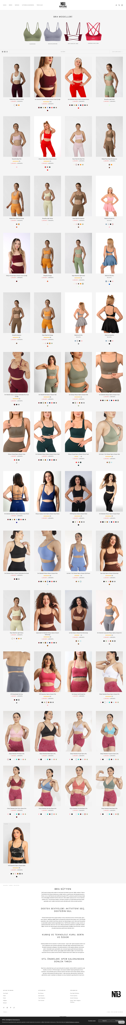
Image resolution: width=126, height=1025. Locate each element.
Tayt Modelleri (41, 998)
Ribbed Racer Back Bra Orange (16, 218)
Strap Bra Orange (47, 275)
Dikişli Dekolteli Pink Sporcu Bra (16, 753)
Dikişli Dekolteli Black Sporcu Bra (48, 753)
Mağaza (17, 5)
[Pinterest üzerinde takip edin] (10, 1007)
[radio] (14, 105)
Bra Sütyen (16, 885)
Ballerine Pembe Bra (109, 218)
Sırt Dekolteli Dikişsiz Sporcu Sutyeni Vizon (109, 394)
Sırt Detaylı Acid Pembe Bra (78, 694)
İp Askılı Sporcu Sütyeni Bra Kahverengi (78, 633)
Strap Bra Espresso (16, 335)
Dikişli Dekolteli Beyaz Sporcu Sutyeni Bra (109, 694)
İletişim (5, 1003)
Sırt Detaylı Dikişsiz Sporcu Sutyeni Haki (78, 394)
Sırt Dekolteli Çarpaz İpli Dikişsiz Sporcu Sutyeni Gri (109, 633)
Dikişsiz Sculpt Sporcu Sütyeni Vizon (16, 454)
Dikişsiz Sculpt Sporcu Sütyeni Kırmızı (47, 159)
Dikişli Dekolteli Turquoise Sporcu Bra (109, 753)
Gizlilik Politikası (74, 998)
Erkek (10, 5)
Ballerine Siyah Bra (109, 335)
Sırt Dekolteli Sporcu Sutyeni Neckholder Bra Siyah (17, 573)
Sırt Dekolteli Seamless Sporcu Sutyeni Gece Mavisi (16, 514)
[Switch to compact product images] (7, 51)
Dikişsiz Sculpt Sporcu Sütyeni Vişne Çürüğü (16, 275)
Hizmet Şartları (73, 995)
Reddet (117, 1021)
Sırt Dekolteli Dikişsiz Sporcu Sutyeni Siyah (109, 514)
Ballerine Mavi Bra (109, 275)
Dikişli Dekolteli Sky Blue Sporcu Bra (47, 808)
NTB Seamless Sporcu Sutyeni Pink (47, 694)
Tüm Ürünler (41, 1000)
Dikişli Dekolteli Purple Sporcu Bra (78, 753)
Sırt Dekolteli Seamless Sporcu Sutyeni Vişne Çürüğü (47, 99)
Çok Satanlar (41, 995)
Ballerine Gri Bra (78, 335)
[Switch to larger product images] (2, 51)
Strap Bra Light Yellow (47, 218)
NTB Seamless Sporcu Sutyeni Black (78, 514)
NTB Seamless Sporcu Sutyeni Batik (16, 865)
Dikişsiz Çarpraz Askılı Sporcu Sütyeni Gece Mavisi (47, 514)
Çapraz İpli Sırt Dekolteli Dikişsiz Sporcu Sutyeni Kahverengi (47, 633)
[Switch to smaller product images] (4, 51)
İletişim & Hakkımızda (28, 5)
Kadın (4, 5)
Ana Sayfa (5, 885)
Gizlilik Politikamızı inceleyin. (72, 1022)
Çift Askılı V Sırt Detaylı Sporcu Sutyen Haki (109, 454)
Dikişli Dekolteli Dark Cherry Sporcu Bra (16, 808)
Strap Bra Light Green (109, 99)
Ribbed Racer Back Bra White (17, 99)
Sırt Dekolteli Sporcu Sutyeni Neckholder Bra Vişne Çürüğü (16, 395)
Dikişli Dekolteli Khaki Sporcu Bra (109, 808)
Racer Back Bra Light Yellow (16, 633)
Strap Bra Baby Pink (16, 159)
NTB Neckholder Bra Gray (16, 694)
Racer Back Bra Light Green (78, 275)
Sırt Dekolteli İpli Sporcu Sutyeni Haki (48, 394)
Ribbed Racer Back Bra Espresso (109, 159)
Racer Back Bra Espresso (78, 218)
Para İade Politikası (74, 993)
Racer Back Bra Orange (47, 335)
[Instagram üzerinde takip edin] (7, 1007)
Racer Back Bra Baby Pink (78, 159)
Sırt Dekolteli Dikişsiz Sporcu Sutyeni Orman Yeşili (48, 454)
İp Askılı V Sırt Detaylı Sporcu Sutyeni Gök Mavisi (78, 573)
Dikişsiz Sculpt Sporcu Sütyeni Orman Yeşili (78, 454)
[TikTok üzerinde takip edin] (14, 1007)
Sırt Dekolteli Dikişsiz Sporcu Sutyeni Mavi (47, 573)
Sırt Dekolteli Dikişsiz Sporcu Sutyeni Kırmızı (78, 99)
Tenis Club (40, 5)
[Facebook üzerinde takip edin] (3, 1007)
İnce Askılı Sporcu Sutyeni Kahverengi (109, 573)
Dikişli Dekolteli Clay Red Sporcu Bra (78, 808)
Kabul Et (105, 1021)
